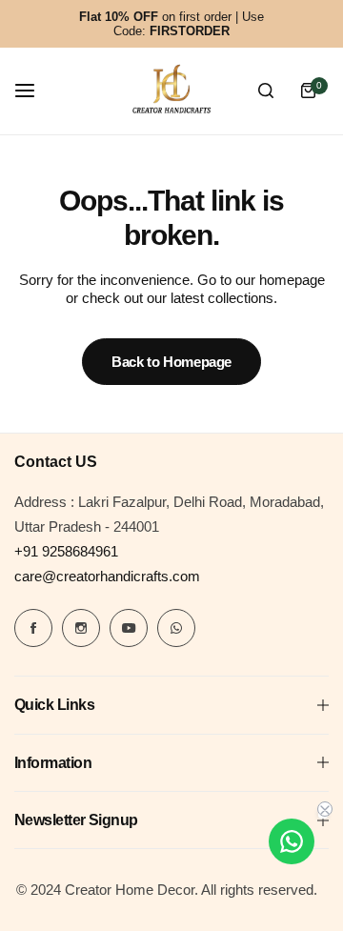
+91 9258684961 (66, 551)
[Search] (266, 90)
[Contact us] (291, 841)
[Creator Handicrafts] (171, 91)
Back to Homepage (171, 362)
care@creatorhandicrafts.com (107, 576)
